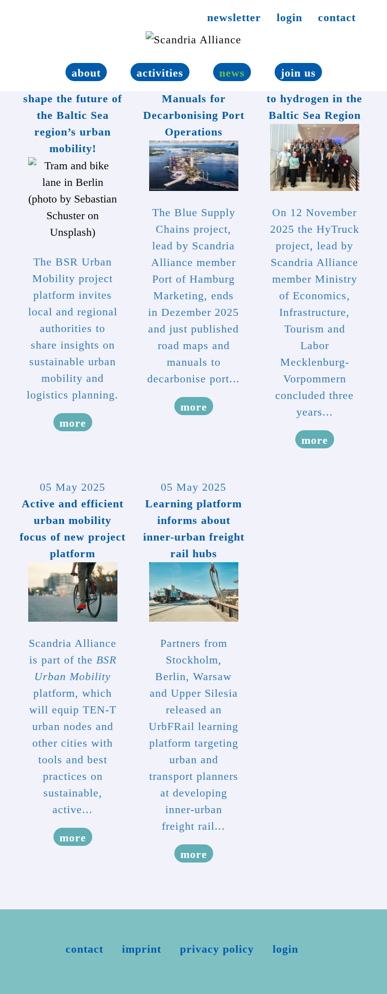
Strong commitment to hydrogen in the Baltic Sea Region (315, 98)
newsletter (234, 17)
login (289, 17)
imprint (141, 949)
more (72, 423)
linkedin (35, 20)
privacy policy (217, 949)
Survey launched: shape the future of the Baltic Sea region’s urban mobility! (72, 115)
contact (337, 17)
